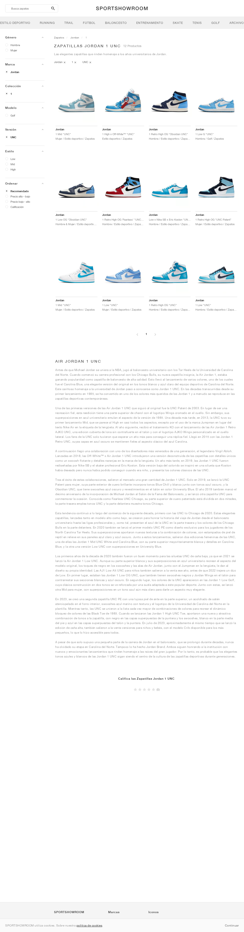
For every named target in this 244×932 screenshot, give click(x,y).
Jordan (14, 72)
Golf (12, 115)
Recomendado (19, 191)
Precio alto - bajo (20, 196)
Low (12, 158)
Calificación (17, 206)
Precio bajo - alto (20, 201)
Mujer (13, 50)
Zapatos (59, 37)
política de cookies (89, 925)
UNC (13, 137)
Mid (12, 164)
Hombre (15, 45)
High (13, 169)
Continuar (232, 925)
